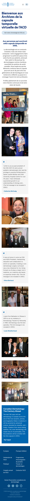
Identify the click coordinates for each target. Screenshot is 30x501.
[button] (23, 4)
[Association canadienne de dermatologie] (8, 4)
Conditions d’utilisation (15, 494)
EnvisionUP (19, 496)
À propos (6, 451)
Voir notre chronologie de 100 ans (14, 33)
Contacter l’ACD (21, 470)
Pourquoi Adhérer (21, 451)
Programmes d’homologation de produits (20, 460)
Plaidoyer (6, 464)
